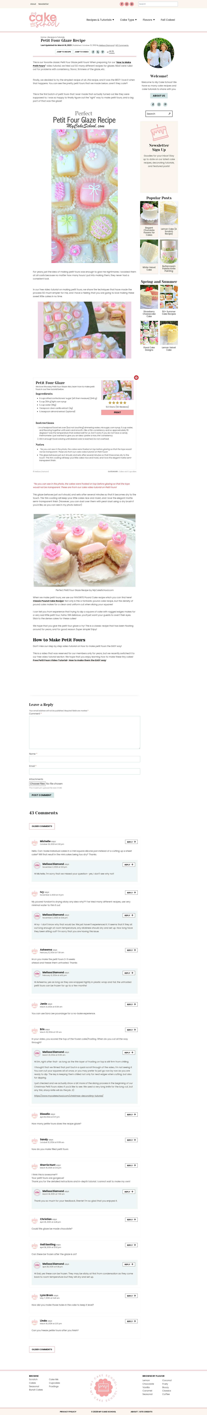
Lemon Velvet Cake (169, 348)
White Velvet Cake (149, 268)
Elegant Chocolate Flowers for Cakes (149, 231)
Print (117, 412)
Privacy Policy (68, 1411)
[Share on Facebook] (93, 52)
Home (43, 37)
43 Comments (122, 45)
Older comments (42, 826)
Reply (130, 842)
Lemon (146, 1380)
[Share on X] (98, 52)
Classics (166, 1390)
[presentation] (149, 213)
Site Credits (145, 1411)
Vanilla (146, 1387)
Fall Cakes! (168, 20)
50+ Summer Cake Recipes (169, 312)
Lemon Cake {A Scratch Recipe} (169, 231)
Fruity (165, 1383)
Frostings (54, 1386)
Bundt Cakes (36, 1389)
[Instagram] (127, 4)
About (33, 4)
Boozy (165, 1387)
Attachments (36, 779)
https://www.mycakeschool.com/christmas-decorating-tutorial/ (68, 1095)
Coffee (166, 1394)
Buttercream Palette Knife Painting (168, 268)
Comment (35, 713)
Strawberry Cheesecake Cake (149, 314)
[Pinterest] (132, 4)
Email (32, 766)
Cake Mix (53, 1379)
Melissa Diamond (106, 45)
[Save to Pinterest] (103, 52)
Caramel (147, 1390)
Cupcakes (54, 1382)
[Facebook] (122, 4)
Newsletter (43, 4)
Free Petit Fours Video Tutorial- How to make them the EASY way (69, 660)
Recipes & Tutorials (56, 37)
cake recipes (164, 85)
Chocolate (148, 1383)
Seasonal (34, 1386)
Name (33, 753)
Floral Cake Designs (149, 348)
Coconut (167, 1380)
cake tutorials (149, 89)
